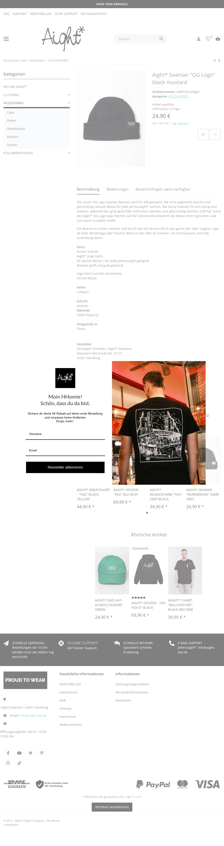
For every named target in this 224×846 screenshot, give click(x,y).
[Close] (200, 366)
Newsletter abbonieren (65, 467)
